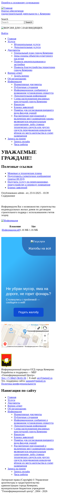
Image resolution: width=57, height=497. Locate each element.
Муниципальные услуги (27, 44)
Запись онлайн (22, 141)
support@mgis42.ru (36, 381)
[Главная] (6, 366)
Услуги (11, 41)
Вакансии (19, 104)
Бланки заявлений (24, 107)
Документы (14, 50)
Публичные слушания (26, 87)
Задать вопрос (21, 75)
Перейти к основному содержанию (20, 2)
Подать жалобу (28, 312)
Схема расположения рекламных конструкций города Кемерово (32, 100)
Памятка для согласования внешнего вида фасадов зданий (34, 111)
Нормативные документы (28, 84)
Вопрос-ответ (15, 73)
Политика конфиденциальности (18, 383)
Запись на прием (17, 138)
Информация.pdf (11, 230)
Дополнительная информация (30, 95)
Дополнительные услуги (27, 47)
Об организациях (17, 78)
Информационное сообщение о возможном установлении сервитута (34, 91)
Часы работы (21, 144)
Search (4, 19)
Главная (12, 38)
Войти (4, 33)
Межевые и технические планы (25, 173)
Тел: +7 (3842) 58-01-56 (13, 378)
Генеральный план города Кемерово (33, 53)
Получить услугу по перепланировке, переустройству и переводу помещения (29, 183)
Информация (15, 81)
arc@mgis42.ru (44, 378)
